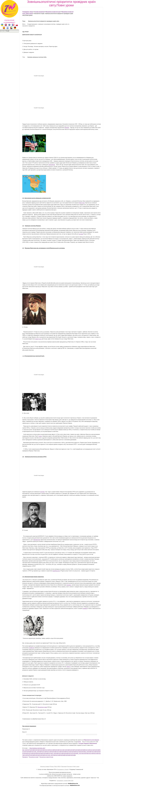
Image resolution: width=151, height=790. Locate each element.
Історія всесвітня (39, 11)
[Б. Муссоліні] (34, 410)
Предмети (25, 757)
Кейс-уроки (76, 766)
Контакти (69, 766)
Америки (66, 127)
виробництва (56, 570)
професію (31, 647)
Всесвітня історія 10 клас (53, 11)
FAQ (59, 766)
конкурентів (52, 164)
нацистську (38, 339)
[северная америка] (34, 192)
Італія (40, 436)
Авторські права (44, 766)
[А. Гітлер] (34, 324)
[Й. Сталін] (34, 527)
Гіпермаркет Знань (27, 11)
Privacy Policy (53, 766)
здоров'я (85, 608)
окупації (81, 234)
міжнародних (36, 539)
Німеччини (82, 202)
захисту (69, 666)
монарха (69, 585)
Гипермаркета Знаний (63, 769)
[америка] (34, 151)
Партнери (63, 766)
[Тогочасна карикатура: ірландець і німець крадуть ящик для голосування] (41, 635)
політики (42, 491)
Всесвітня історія (42, 707)
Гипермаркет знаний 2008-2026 (65, 780)
